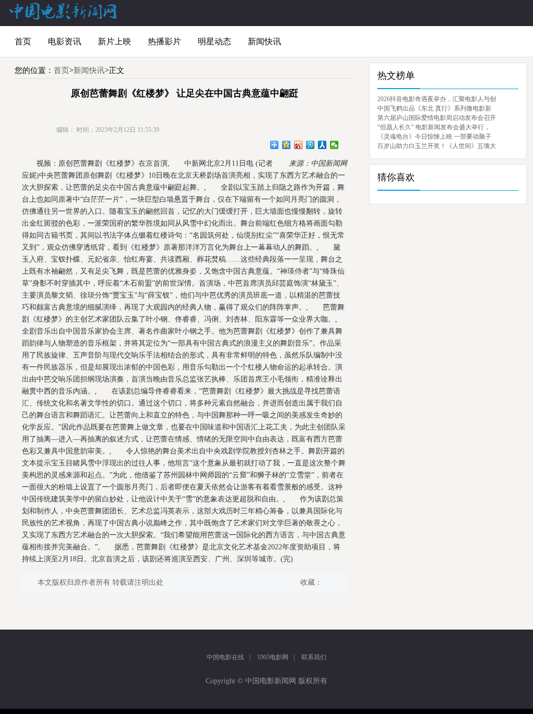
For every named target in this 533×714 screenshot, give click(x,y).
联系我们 (313, 657)
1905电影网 (272, 657)
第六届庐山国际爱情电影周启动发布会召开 (436, 117)
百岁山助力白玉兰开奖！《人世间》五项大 (436, 146)
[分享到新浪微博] (298, 145)
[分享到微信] (334, 145)
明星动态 (214, 41)
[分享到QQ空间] (286, 145)
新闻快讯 (264, 41)
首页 (23, 41)
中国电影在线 (225, 657)
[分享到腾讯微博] (310, 145)
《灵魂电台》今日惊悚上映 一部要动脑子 (434, 136)
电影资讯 (64, 41)
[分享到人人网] (322, 145)
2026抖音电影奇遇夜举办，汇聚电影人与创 (436, 99)
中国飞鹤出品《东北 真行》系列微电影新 (434, 108)
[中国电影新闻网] (63, 17)
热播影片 (164, 41)
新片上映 (114, 41)
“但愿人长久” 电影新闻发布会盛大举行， (433, 127)
